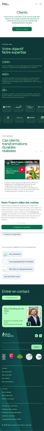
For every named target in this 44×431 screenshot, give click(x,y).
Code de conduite (8, 416)
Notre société (7, 375)
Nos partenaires (7, 381)
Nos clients (6, 378)
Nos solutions (7, 371)
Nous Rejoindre (7, 395)
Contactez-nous (11, 297)
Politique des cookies (9, 409)
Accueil (4, 368)
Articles (4, 389)
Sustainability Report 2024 (11, 419)
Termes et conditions (9, 406)
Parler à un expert (22, 29)
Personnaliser (21, 223)
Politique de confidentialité (11, 412)
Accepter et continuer (22, 227)
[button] (36, 151)
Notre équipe (6, 392)
